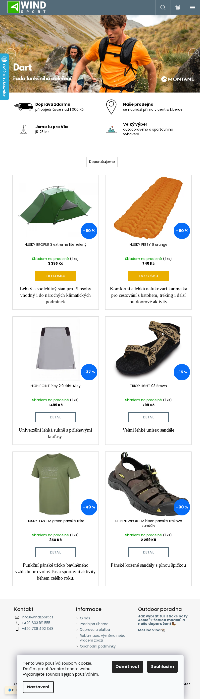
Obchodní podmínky (98, 646)
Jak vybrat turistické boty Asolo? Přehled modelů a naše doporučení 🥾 (163, 620)
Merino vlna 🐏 (151, 630)
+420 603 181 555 (36, 622)
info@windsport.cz (37, 617)
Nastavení (38, 687)
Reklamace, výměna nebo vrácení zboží (102, 638)
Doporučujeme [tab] (102, 161)
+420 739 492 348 (37, 628)
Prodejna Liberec (94, 623)
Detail (55, 417)
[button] (15, 54)
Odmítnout (127, 666)
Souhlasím (162, 666)
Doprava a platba (95, 629)
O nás (85, 618)
